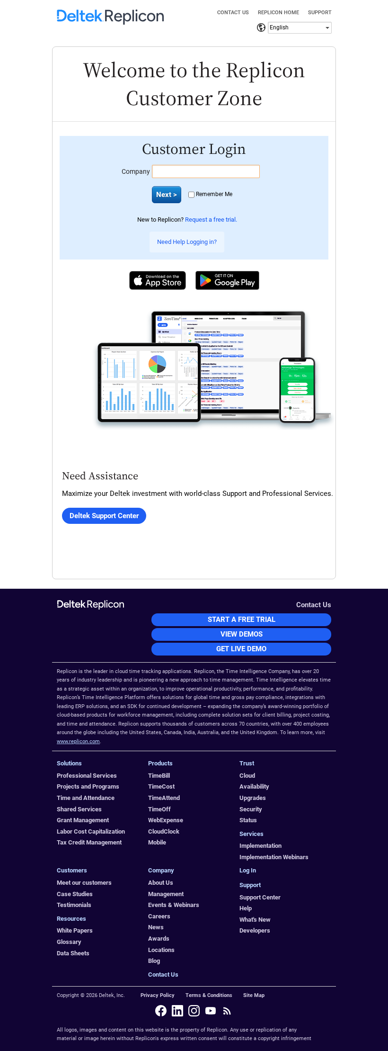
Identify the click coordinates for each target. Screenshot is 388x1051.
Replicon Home (278, 12)
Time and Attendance (86, 797)
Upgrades (252, 797)
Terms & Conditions (208, 995)
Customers (72, 870)
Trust (246, 763)
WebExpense (165, 820)
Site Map (254, 995)
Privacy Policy (158, 995)
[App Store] (157, 280)
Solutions (69, 763)
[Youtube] (210, 1010)
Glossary (69, 941)
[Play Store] (227, 280)
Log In (247, 870)
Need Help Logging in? (187, 241)
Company (136, 171)
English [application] (279, 27)
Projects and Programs (88, 786)
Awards (158, 938)
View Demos (241, 634)
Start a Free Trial (241, 619)
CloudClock (163, 831)
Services (251, 833)
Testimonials (74, 904)
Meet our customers (84, 882)
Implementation (260, 845)
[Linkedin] (177, 1010)
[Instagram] (194, 1010)
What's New (255, 919)
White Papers (75, 930)
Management (166, 894)
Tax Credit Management (89, 842)
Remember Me (214, 194)
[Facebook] (161, 1010)
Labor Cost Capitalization (91, 831)
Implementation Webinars (274, 857)
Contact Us (233, 12)
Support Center (260, 897)
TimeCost (161, 786)
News (156, 927)
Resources (71, 918)
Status (248, 820)
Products (160, 763)
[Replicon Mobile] (213, 369)
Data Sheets (73, 953)
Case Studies (75, 894)
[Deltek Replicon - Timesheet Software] (110, 22)
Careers (159, 916)
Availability (254, 786)
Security (250, 809)
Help (245, 908)
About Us (160, 882)
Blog (154, 960)
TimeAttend (164, 797)
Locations (161, 949)
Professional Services (87, 775)
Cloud (247, 775)
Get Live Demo (241, 649)
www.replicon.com (78, 741)
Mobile (157, 842)
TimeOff (159, 809)
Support (320, 12)
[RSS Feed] (227, 1010)
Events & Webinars (173, 904)
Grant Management (83, 820)
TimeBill (159, 775)
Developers (254, 930)
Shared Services (79, 809)
